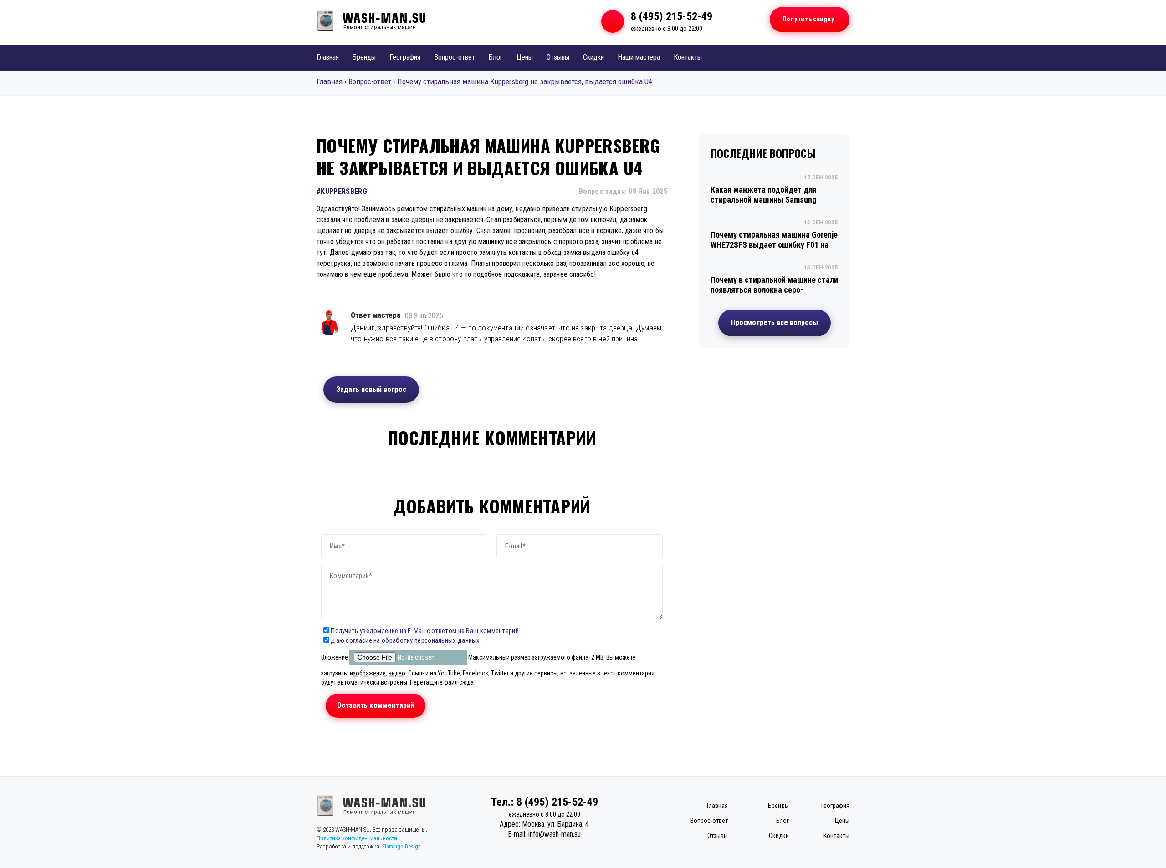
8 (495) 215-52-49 (671, 16)
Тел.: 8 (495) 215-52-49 (544, 802)
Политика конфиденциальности (357, 838)
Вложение (335, 657)
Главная (328, 57)
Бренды (364, 57)
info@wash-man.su (554, 834)
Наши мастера (639, 57)
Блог (496, 57)
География (404, 57)
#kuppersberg (342, 191)
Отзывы (558, 57)
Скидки (593, 57)
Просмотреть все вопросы (774, 322)
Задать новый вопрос (371, 389)
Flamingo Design (401, 846)
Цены (525, 57)
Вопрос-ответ (454, 57)
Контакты (688, 57)
